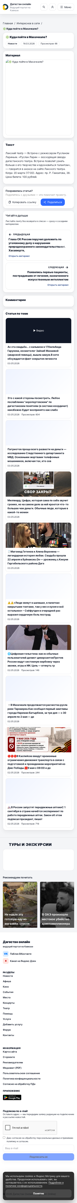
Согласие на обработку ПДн (19, 1084)
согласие (23, 1141)
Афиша (7, 981)
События (8, 992)
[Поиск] (43, 7)
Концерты (9, 1002)
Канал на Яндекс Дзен (20, 961)
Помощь (8, 1013)
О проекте (9, 1057)
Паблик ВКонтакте (18, 953)
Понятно (38, 1193)
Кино (6, 986)
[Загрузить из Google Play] (12, 1097)
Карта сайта (10, 1051)
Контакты (8, 1035)
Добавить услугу (12, 1024)
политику (11, 1141)
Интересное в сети (28, 23)
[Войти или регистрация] (52, 7)
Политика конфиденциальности (21, 1078)
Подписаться (39, 1156)
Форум (7, 1029)
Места (6, 997)
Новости (8, 975)
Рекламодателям (13, 1062)
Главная (8, 23)
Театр (6, 1008)
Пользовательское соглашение (21, 1073)
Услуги (7, 1019)
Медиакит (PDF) (12, 1067)
